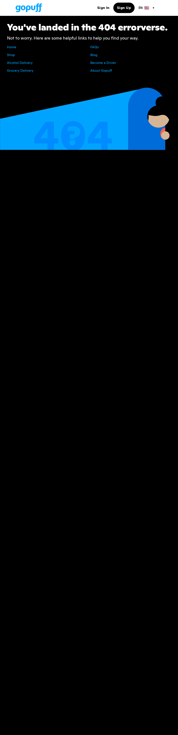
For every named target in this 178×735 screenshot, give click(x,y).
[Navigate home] (29, 7)
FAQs (94, 47)
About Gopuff (101, 70)
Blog (93, 55)
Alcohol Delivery (20, 62)
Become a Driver (103, 62)
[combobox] (146, 8)
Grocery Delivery (20, 70)
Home (11, 47)
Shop (11, 55)
